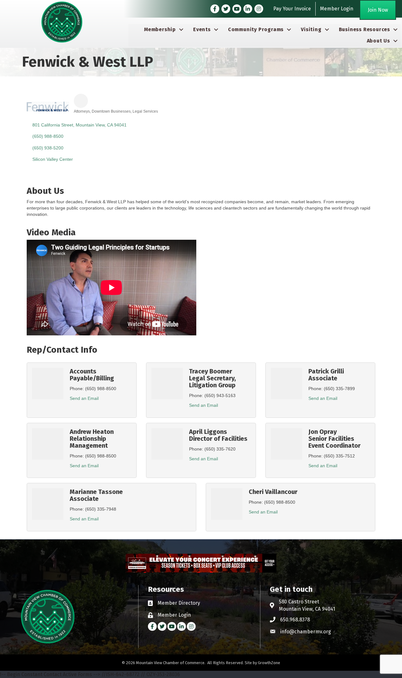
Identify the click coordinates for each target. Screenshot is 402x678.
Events (202, 29)
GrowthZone (269, 662)
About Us (378, 41)
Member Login (336, 9)
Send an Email (84, 398)
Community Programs (256, 29)
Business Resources (364, 29)
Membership (160, 29)
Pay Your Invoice (292, 9)
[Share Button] (81, 101)
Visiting (311, 29)
